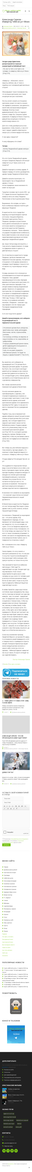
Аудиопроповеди (8, 906)
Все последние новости (8, 945)
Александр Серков (8, 26)
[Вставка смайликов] (25, 806)
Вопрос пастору (8, 895)
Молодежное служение (10, 889)
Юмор (5, 928)
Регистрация (10, 5)
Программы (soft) (8, 920)
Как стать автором (7, 950)
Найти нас (5, 953)
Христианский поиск (7, 942)
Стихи (5, 917)
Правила (4, 934)
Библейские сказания (22, 1120)
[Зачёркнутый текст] (12, 806)
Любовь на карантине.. (14, 1089)
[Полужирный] (4, 806)
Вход (4, 5)
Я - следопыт (7, 897)
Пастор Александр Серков (21, 659)
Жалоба (5, 664)
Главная (6, 867)
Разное (6, 931)
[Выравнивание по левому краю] (16, 806)
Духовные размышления (9, 28)
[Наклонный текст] (7, 806)
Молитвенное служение (10, 886)
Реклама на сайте (9, 1069)
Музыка (6, 914)
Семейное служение (9, 883)
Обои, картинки (8, 923)
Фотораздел (7, 911)
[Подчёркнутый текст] (9, 806)
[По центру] (19, 806)
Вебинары (6, 903)
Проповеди (7, 875)
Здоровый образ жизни (10, 892)
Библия (19, 1123)
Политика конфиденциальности (12, 1080)
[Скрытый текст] (8, 809)
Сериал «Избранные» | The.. (15, 1101)
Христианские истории (10, 872)
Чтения (6, 900)
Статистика (7, 1072)
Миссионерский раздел (10, 881)
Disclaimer (5, 955)
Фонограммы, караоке (10, 909)
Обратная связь (8, 1146)
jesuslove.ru (5, 1067)
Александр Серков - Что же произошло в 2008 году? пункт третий (14, 738)
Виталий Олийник (8, 1127)
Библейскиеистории (9, 1123)
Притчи (6, 925)
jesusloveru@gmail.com (10, 1143)
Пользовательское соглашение (12, 1077)
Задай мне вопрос (17, 2)
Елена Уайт (19, 1127)
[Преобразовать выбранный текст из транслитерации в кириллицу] (13, 809)
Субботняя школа (8, 878)
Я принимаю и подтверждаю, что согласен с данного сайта (15, 840)
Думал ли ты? (7, 772)
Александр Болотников (10, 1117)
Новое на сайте (6, 947)
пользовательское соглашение (19, 839)
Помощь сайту (7, 2)
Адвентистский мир (9, 1113)
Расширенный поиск (7, 939)
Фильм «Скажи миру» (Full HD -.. (16, 1095)
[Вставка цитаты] (10, 809)
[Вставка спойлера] (16, 809)
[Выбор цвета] (4, 809)
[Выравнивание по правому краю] (21, 806)
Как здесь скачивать (14, 664)
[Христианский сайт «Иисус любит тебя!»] (11, 11)
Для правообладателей (10, 1075)
